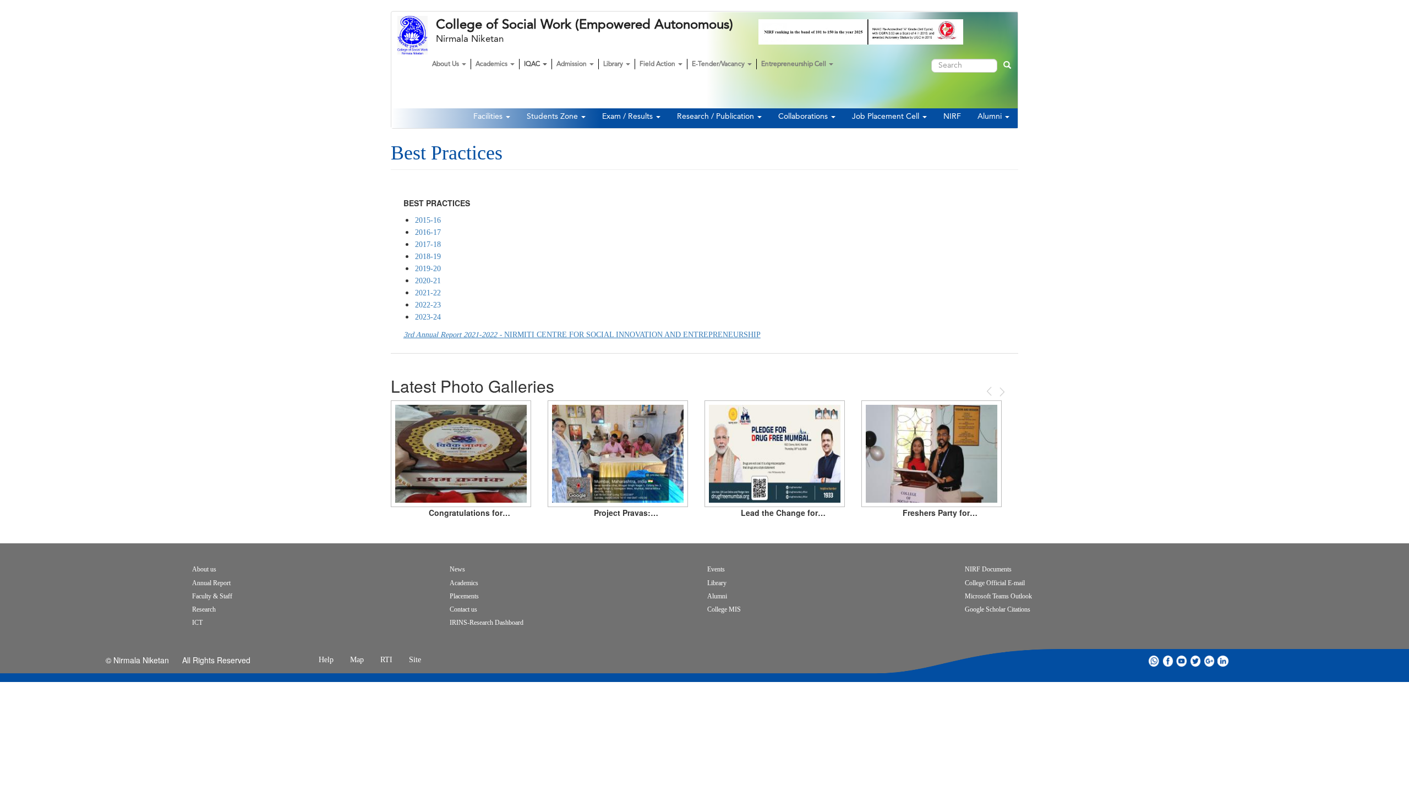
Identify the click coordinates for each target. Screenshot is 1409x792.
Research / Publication (716, 116)
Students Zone (553, 116)
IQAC (533, 64)
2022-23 (428, 305)
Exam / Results (628, 116)
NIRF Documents (988, 569)
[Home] (416, 35)
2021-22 (428, 293)
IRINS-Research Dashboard (486, 622)
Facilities (489, 116)
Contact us (463, 609)
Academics (492, 64)
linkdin (1222, 661)
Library (614, 64)
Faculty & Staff (212, 596)
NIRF (952, 116)
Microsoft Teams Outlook (998, 596)
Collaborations (804, 116)
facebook (1167, 661)
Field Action (658, 64)
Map (357, 660)
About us (204, 569)
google (1209, 661)
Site (415, 660)
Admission (572, 64)
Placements (464, 596)
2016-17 (428, 232)
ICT (197, 622)
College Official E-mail (995, 583)
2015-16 (428, 220)
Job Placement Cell (886, 116)
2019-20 (428, 269)
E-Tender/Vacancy (719, 64)
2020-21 (428, 281)
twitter (1195, 661)
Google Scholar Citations (997, 609)
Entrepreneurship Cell (794, 64)
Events (716, 569)
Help (326, 660)
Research (204, 609)
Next (1001, 392)
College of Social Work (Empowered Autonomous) (584, 25)
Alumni (990, 116)
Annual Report (211, 583)
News (457, 569)
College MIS (724, 609)
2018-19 (428, 256)
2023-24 (428, 317)
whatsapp (1154, 661)
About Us (446, 64)
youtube (1181, 661)
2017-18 (428, 244)
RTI (386, 660)
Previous (990, 391)
